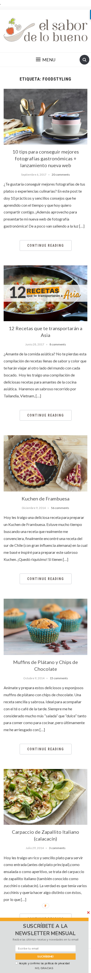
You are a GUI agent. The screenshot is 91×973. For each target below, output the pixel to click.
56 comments (60, 508)
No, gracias (44, 968)
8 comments (58, 344)
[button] (45, 930)
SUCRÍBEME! (45, 956)
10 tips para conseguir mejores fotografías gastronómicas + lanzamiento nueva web (45, 158)
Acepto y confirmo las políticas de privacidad (44, 963)
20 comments (61, 174)
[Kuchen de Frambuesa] (45, 462)
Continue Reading (45, 245)
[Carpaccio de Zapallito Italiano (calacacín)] (45, 796)
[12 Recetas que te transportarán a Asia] (45, 292)
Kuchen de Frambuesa (45, 498)
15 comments (59, 678)
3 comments (57, 848)
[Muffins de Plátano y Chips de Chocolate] (45, 626)
